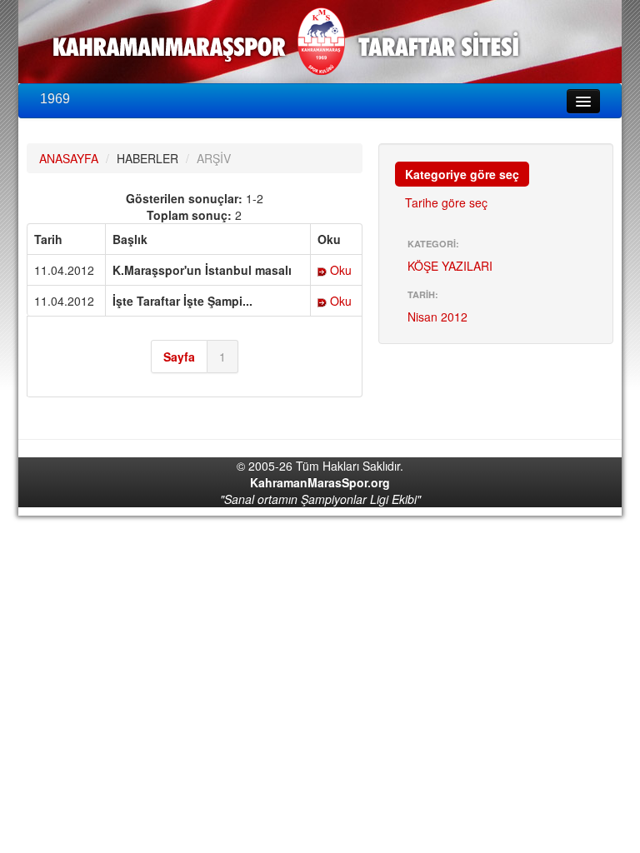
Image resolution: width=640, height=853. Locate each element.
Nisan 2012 (438, 316)
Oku (339, 270)
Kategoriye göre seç (462, 174)
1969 (55, 99)
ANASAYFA (68, 158)
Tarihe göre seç (446, 202)
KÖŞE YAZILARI (450, 265)
